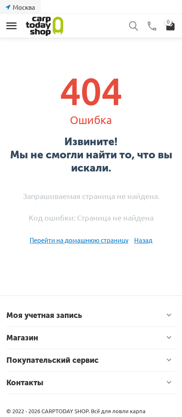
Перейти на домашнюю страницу (79, 240)
